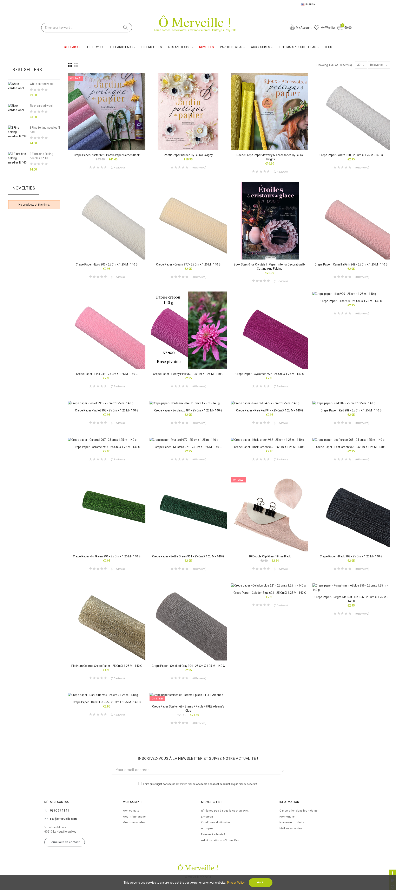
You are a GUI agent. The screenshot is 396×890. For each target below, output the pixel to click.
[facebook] (392, 873)
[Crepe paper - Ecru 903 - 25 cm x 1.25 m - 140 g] (106, 221)
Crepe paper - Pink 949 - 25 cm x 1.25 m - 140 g (107, 374)
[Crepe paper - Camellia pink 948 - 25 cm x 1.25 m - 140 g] (351, 221)
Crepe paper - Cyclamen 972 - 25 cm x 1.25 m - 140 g (270, 374)
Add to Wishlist (135, 80)
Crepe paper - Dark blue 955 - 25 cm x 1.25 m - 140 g (107, 702)
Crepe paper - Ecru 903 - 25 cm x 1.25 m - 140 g (107, 264)
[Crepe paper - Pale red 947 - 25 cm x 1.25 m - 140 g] (269, 403)
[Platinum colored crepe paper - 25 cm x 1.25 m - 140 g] (106, 622)
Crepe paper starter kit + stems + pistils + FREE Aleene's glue (188, 708)
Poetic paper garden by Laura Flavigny (188, 155)
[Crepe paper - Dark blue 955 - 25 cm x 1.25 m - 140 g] (106, 695)
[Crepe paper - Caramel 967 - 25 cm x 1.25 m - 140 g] (106, 439)
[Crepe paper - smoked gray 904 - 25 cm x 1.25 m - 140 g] (188, 622)
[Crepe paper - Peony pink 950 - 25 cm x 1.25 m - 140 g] (188, 330)
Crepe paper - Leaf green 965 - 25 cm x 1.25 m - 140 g (351, 447)
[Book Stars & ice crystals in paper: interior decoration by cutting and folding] (269, 221)
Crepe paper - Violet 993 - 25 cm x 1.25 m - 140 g (106, 410)
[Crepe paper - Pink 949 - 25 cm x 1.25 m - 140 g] (106, 330)
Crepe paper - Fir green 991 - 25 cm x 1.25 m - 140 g (106, 556)
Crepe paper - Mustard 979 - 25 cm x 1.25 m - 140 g (188, 447)
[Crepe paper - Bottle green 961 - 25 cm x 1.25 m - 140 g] (188, 512)
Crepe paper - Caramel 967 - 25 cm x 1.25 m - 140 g (107, 447)
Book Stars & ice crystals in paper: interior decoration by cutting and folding (269, 266)
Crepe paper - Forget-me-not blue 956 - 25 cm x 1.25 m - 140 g (351, 599)
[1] (282, 770)
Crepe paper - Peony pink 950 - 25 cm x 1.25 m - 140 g (188, 374)
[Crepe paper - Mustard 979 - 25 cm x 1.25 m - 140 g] (188, 439)
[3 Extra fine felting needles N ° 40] (17, 158)
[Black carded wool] (17, 108)
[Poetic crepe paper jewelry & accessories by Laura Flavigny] (269, 111)
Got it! (260, 882)
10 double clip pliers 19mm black (270, 556)
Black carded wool (41, 106)
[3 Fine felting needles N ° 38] (17, 132)
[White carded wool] (17, 86)
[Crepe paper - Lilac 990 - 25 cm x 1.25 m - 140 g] (351, 294)
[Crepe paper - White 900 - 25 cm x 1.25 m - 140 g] (351, 111)
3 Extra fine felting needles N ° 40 (41, 156)
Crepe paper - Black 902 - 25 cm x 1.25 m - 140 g (351, 556)
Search (125, 27)
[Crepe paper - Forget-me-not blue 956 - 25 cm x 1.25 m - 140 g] (351, 587)
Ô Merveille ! (195, 22)
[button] (64, 842)
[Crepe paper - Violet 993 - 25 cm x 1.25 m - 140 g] (106, 403)
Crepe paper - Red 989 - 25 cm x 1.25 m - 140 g (351, 410)
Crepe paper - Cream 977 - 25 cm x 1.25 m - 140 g (188, 264)
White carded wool (41, 84)
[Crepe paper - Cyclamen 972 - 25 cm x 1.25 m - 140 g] (269, 330)
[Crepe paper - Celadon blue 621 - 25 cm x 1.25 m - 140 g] (269, 585)
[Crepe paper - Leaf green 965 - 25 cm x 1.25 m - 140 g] (351, 439)
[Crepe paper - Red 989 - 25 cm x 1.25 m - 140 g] (351, 403)
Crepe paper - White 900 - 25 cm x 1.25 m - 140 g (351, 155)
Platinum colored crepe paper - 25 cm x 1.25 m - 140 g (106, 666)
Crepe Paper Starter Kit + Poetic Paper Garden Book (107, 155)
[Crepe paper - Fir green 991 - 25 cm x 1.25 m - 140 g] (106, 512)
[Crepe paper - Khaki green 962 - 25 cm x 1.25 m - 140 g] (269, 439)
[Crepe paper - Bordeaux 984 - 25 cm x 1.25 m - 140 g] (188, 403)
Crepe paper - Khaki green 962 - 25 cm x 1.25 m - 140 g (269, 447)
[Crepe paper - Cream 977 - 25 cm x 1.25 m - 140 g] (188, 221)
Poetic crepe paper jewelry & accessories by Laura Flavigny (270, 157)
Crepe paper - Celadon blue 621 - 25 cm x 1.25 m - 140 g (269, 593)
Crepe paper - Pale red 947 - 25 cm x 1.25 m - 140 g (269, 410)
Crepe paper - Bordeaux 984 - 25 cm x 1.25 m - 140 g (188, 410)
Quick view (135, 88)
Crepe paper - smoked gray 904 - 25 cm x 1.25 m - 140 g (188, 666)
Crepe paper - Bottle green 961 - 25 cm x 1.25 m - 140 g (188, 556)
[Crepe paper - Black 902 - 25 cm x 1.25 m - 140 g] (351, 512)
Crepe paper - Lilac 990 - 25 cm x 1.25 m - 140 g (351, 301)
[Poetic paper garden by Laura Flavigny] (188, 111)
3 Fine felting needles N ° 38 (45, 130)
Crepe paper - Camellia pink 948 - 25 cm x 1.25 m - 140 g (351, 264)
